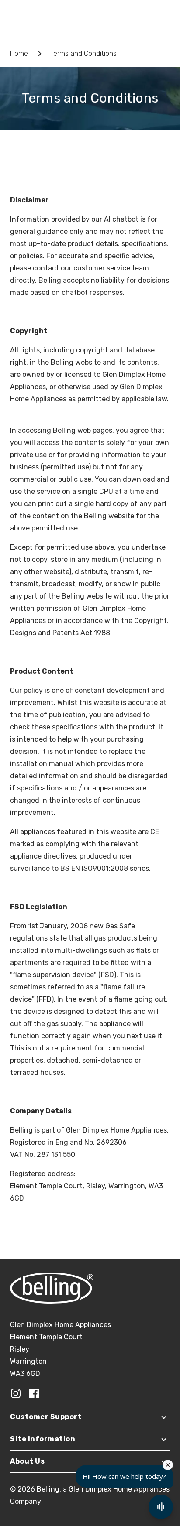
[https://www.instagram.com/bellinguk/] (15, 1393)
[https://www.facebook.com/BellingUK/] (34, 1393)
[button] (90, 1419)
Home (19, 53)
